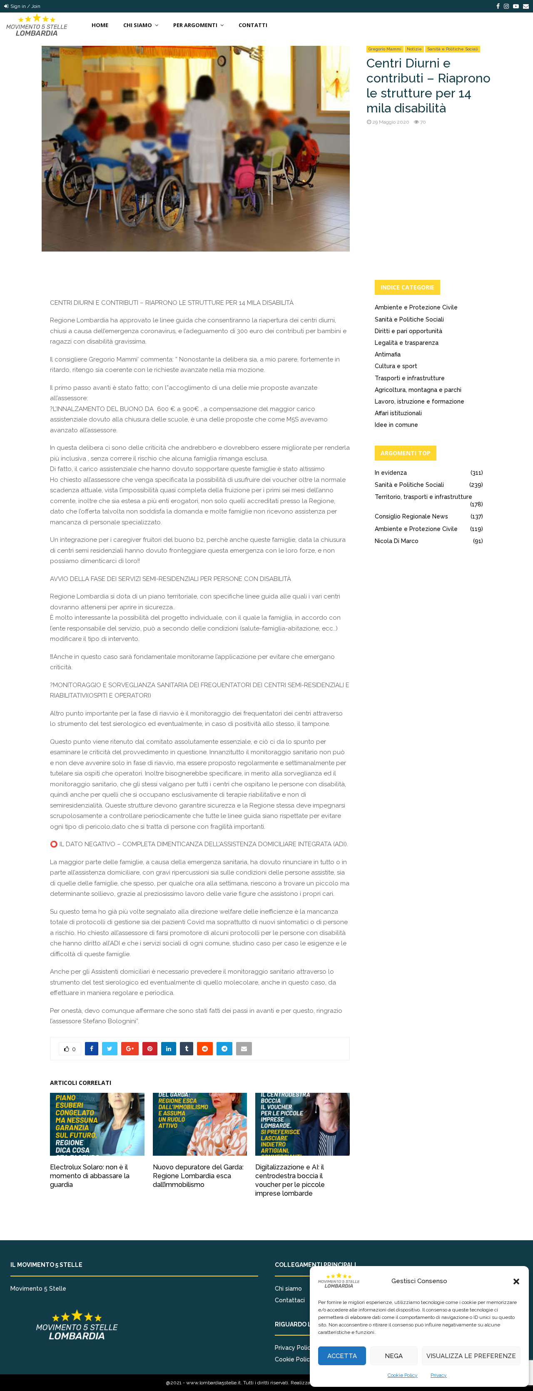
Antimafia (388, 354)
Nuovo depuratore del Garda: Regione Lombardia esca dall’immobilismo (198, 1176)
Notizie (414, 49)
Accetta (342, 1356)
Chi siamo (288, 1288)
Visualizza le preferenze (471, 1356)
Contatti (253, 25)
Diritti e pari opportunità (408, 331)
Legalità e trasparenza (406, 342)
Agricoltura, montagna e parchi (418, 389)
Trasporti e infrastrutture (410, 378)
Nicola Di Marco (396, 541)
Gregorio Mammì (385, 49)
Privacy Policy (294, 1347)
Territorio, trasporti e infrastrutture (423, 497)
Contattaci (290, 1300)
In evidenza (391, 472)
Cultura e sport (396, 366)
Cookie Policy (403, 1375)
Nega (394, 1356)
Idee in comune (396, 424)
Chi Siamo (137, 25)
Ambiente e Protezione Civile (416, 307)
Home (100, 25)
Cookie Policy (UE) (300, 1359)
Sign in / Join (24, 6)
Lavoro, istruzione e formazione (419, 401)
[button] (516, 1281)
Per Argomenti (195, 25)
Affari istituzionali (398, 413)
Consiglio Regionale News (411, 516)
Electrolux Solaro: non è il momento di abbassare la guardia (90, 1176)
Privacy (439, 1375)
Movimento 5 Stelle (38, 1288)
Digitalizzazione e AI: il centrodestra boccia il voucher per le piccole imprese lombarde (290, 1180)
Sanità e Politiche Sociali (452, 49)
